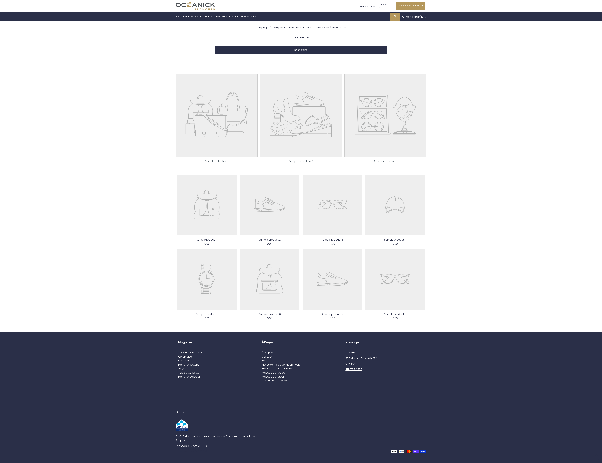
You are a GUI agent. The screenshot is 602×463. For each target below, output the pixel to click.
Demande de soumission (411, 5)
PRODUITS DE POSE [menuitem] (232, 16)
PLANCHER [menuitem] (181, 16)
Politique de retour (273, 377)
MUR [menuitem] (193, 16)
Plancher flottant (188, 364)
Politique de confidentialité (278, 368)
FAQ (264, 360)
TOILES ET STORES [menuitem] (210, 16)
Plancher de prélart (189, 377)
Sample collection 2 (301, 161)
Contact (267, 356)
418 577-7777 (385, 7)
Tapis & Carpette (188, 372)
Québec (383, 4)
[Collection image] (216, 154)
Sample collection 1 (216, 161)
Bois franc (184, 360)
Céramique (185, 356)
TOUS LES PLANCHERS (190, 352)
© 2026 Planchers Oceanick (192, 436)
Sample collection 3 (385, 161)
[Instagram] (183, 412)
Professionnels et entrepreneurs (281, 364)
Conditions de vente (274, 380)
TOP (596, 459)
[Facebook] (177, 412)
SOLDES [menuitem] (251, 16)
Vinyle (181, 368)
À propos (267, 352)
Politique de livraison (274, 372)
